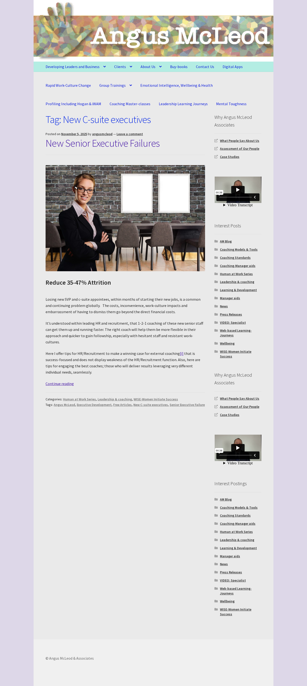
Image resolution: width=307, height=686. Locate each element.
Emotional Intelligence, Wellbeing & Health (176, 85)
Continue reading (60, 383)
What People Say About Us (239, 140)
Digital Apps (233, 66)
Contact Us (205, 66)
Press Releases (231, 314)
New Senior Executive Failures (102, 143)
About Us (148, 66)
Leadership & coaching (115, 399)
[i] (181, 353)
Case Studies (229, 157)
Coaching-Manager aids (237, 266)
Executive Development (94, 405)
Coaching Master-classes (130, 103)
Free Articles (122, 405)
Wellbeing (227, 343)
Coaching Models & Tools (239, 249)
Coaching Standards (235, 257)
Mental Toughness (231, 103)
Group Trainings (112, 85)
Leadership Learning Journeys (183, 103)
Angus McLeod (64, 405)
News (224, 306)
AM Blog (226, 241)
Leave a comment (130, 134)
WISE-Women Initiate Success (156, 399)
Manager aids (230, 298)
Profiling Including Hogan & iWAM (73, 103)
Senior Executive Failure (187, 405)
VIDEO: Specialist (233, 322)
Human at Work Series (79, 399)
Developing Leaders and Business (73, 66)
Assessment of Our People (239, 148)
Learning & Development (238, 290)
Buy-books (179, 66)
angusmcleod (102, 134)
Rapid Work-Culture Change (68, 85)
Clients (120, 66)
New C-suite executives (150, 405)
